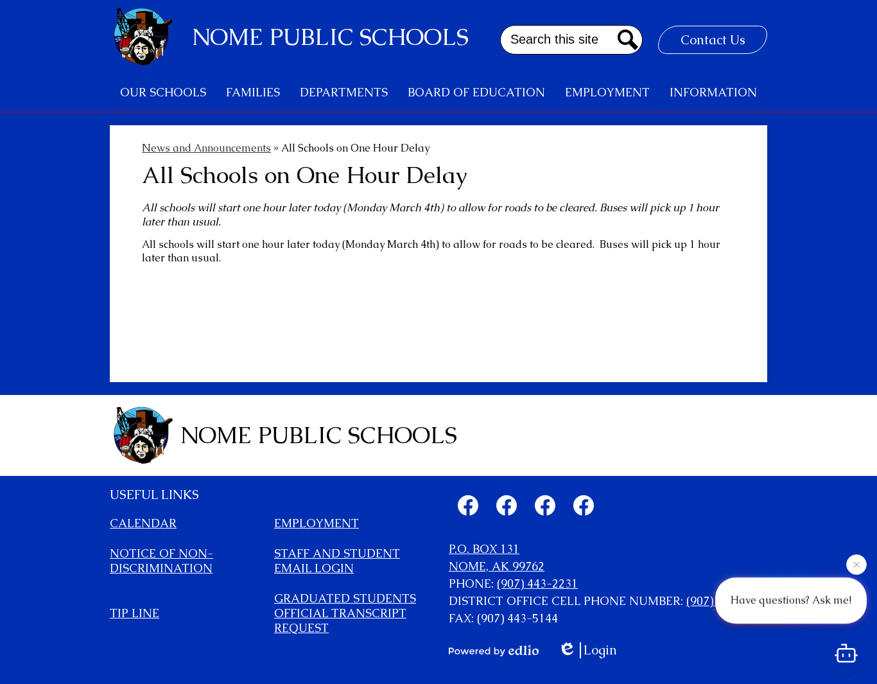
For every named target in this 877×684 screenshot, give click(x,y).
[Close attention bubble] (856, 564)
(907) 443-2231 (537, 583)
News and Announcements (206, 148)
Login (600, 650)
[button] (163, 92)
